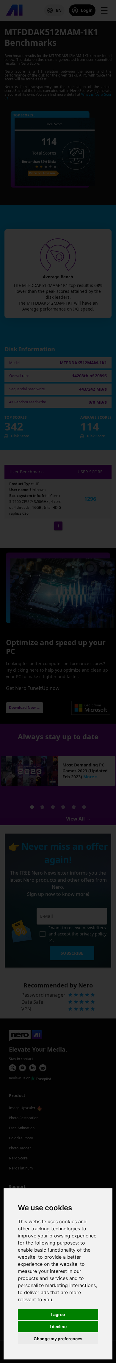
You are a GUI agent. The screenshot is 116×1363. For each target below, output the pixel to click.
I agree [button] (58, 1314)
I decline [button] (58, 1326)
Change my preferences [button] (58, 1338)
